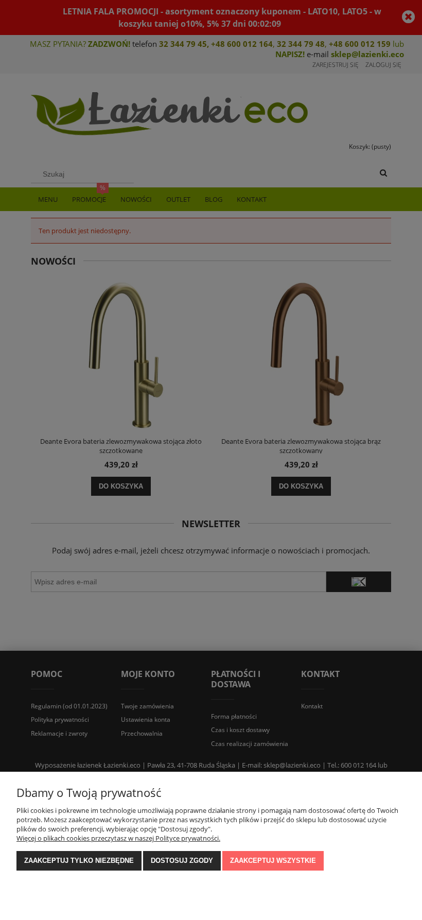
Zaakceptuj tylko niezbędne (79, 860)
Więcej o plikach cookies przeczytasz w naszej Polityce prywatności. (118, 838)
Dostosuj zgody (182, 860)
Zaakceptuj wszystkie (273, 860)
